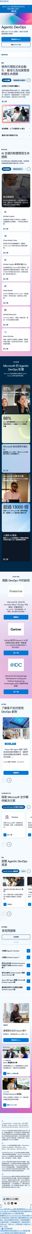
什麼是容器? (19, 1224)
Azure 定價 (3, 1209)
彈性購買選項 (21, 1209)
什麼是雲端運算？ (25, 1220)
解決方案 (20, 1211)
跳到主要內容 (4, 1)
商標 (11, 1233)
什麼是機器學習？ (15, 1222)
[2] (2, 1143)
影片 (18, 1220)
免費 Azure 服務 (11, 1209)
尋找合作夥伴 (26, 1216)
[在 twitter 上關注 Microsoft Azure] (5, 1203)
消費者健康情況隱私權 (7, 1231)
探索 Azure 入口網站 (12, 1199)
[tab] (6, 80)
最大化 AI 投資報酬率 (10, 1211)
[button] (16, 54)
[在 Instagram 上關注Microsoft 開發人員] (8, 1203)
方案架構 (4, 1213)
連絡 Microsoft (18, 1231)
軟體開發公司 (4, 1216)
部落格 (4, 1218)
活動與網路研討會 (23, 1218)
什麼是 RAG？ (27, 1224)
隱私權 (25, 1231)
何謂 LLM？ (11, 1224)
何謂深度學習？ (26, 1222)
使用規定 (7, 1233)
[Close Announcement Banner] (28, 7)
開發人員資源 (10, 1218)
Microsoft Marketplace (15, 1216)
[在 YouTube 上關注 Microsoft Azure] (15, 1203)
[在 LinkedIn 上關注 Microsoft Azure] (12, 1203)
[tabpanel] (16, 112)
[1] (2, 1121)
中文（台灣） (4, 1226)
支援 (9, 1213)
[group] (16, 746)
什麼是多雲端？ (5, 1222)
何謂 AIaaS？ (4, 1224)
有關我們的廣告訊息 (19, 1233)
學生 (16, 1218)
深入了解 (5, 470)
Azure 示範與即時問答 (17, 1213)
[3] (2, 1174)
